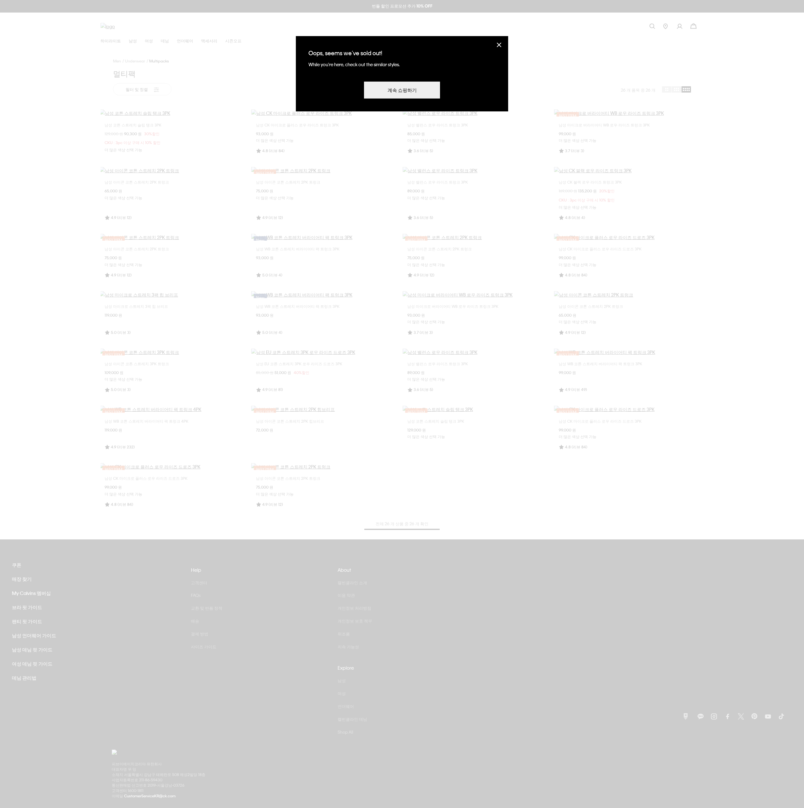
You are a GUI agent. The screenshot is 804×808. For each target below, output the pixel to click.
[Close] (499, 45)
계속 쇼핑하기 (402, 90)
